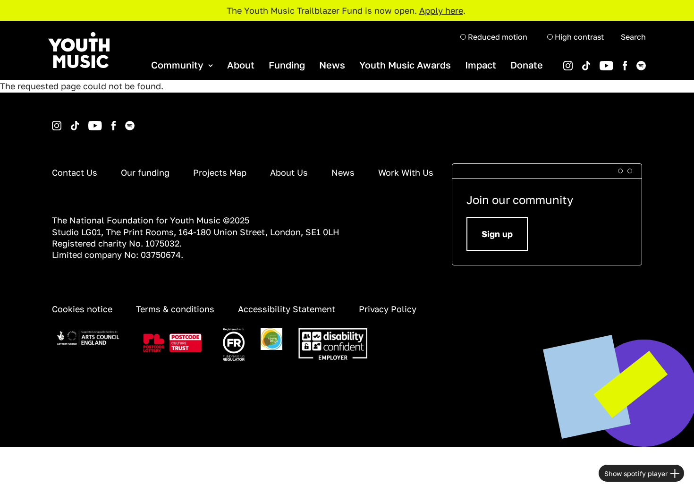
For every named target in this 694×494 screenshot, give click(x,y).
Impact (480, 64)
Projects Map (219, 172)
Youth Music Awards (405, 64)
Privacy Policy (387, 309)
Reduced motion (496, 37)
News (332, 64)
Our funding (145, 172)
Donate (526, 64)
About (240, 64)
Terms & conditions (175, 309)
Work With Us (405, 172)
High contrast (578, 37)
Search (633, 37)
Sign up (497, 234)
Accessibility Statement (286, 309)
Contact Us (74, 172)
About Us (289, 172)
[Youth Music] (79, 50)
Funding (287, 64)
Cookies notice (82, 309)
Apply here (441, 10)
